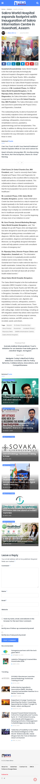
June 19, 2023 (24, 33)
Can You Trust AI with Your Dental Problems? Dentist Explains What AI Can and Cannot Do (20, 147)
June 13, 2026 (7, 487)
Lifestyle (9, 9)
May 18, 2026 (7, 544)
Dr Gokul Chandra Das (22, 325)
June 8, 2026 (7, 515)
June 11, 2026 (15, 664)
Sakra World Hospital (10, 335)
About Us (5, 767)
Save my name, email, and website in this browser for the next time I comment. (19, 620)
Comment (6, 566)
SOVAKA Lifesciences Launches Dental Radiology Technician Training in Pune (19, 453)
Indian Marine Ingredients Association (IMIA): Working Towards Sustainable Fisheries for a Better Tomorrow (24, 690)
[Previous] (18, 162)
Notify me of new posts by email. (14, 635)
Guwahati (17, 328)
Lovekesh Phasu (28, 328)
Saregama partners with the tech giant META (24, 651)
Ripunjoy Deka (8, 331)
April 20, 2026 (16, 740)
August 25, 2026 (9, 402)
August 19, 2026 (16, 709)
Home (3, 9)
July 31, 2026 (7, 459)
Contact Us (23, 767)
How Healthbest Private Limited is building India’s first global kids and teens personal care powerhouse (18, 538)
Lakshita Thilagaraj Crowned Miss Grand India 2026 (24, 660)
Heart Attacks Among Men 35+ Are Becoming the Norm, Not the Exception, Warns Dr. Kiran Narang (20, 154)
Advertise (13, 767)
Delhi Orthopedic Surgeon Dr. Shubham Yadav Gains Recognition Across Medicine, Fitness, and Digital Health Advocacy (19, 481)
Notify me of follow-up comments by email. (18, 628)
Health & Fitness (18, 9)
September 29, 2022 (17, 655)
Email (4, 600)
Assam (9, 325)
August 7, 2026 (8, 430)
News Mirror (12, 33)
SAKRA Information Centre (24, 331)
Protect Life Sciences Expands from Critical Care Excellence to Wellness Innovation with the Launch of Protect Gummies (20, 509)
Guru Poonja (7, 328)
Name (4, 591)
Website (5, 610)
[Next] (21, 162)
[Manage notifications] (35, 779)
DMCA (32, 767)
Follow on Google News (9, 769)
